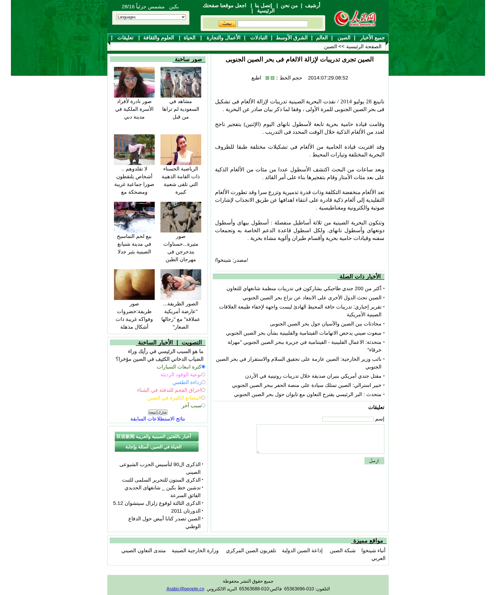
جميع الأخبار (372, 37)
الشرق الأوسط (292, 37)
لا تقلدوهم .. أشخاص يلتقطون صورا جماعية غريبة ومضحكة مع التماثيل (134, 184)
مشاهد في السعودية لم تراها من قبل (180, 109)
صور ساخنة (188, 59)
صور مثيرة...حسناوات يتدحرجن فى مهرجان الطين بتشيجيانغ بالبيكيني (181, 251)
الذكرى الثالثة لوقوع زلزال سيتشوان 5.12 (157, 503)
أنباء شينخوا (373, 550)
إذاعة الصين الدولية (302, 550)
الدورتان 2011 (186, 511)
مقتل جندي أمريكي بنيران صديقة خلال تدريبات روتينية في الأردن (313, 376)
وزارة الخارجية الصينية (195, 550)
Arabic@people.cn (185, 588)
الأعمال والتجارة (223, 37)
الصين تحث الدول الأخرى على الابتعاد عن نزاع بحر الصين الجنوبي (312, 298)
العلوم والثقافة (159, 37)
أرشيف (312, 5)
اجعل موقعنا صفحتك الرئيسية (239, 8)
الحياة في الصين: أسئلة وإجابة (153, 446)
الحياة (190, 37)
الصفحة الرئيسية (363, 46)
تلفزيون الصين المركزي (250, 550)
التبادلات (258, 37)
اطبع (256, 78)
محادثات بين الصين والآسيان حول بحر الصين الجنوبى (325, 324)
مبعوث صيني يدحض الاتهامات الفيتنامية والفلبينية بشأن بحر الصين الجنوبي (303, 333)
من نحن (289, 5)
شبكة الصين (342, 550)
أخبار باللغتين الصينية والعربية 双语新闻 (153, 436)
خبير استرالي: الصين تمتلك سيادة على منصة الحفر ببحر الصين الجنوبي (306, 385)
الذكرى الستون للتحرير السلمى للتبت (161, 480)
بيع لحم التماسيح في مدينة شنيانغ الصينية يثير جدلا (134, 244)
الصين (343, 37)
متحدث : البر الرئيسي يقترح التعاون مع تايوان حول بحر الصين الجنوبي (307, 394)
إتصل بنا (263, 5)
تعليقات (125, 37)
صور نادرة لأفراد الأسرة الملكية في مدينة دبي (134, 109)
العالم (322, 37)
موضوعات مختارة (250, 47)
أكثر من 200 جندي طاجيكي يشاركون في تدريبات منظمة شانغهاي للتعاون (303, 288)
